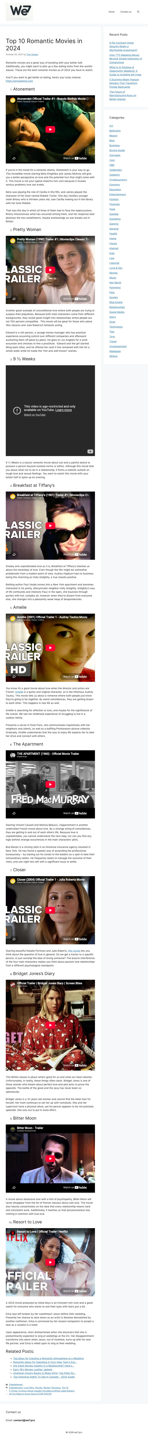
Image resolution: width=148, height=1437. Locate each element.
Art (111, 125)
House (113, 243)
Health (113, 233)
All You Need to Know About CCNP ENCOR (30, 1394)
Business (114, 145)
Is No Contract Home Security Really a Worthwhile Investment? (123, 46)
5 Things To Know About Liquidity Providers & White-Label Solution (41, 1391)
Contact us (125, 11)
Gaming (113, 223)
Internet (113, 248)
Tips (111, 331)
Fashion (114, 199)
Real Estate (116, 302)
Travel (112, 341)
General (114, 228)
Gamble (114, 214)
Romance (56, 1387)
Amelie (19, 691)
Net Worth (115, 282)
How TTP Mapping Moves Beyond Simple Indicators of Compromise (125, 59)
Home (112, 11)
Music (112, 277)
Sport (112, 317)
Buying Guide (117, 150)
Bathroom (115, 130)
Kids (112, 253)
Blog (111, 140)
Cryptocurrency (118, 179)
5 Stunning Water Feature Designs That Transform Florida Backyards (124, 83)
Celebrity (114, 174)
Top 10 (65, 1387)
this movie (74, 950)
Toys (112, 336)
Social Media (116, 312)
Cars (112, 160)
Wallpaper (115, 351)
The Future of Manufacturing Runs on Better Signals (122, 95)
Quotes (113, 297)
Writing (113, 356)
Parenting (115, 287)
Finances (114, 204)
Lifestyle (114, 263)
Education (115, 189)
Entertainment (16, 1384)
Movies (38, 1387)
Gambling (115, 219)
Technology (116, 326)
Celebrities (115, 170)
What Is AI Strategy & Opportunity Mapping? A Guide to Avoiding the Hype (125, 71)
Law (111, 258)
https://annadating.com (19, 81)
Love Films (29, 1387)
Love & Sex (115, 268)
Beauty (113, 135)
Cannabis (114, 155)
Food (112, 209)
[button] (138, 11)
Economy (114, 184)
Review (47, 1387)
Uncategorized (117, 346)
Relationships (117, 307)
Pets (112, 292)
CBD (111, 165)
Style (112, 321)
